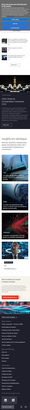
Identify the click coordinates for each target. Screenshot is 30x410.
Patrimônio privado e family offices (11, 330)
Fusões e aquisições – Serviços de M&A (12, 324)
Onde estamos (5, 355)
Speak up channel (6, 389)
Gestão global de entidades (9, 327)
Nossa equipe (5, 358)
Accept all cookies (15, 27)
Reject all (15, 23)
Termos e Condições (7, 386)
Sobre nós (4, 352)
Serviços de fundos (7, 339)
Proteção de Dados (7, 374)
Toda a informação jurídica (8, 368)
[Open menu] (26, 407)
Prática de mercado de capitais (10, 333)
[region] (15, 15)
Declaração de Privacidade (8, 380)
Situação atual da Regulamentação (10, 383)
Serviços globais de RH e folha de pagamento (13, 342)
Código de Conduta (6, 371)
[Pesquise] (21, 407)
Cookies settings (6, 345)
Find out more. (10, 16)
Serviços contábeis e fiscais (9, 336)
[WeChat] (13, 400)
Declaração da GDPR (7, 377)
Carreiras (4, 361)
